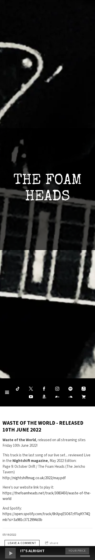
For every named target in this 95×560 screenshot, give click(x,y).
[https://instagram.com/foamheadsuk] (57, 389)
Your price (77, 551)
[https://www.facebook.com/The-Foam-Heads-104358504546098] (44, 389)
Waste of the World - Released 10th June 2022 (43, 426)
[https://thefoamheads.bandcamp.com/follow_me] (57, 397)
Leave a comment (22, 543)
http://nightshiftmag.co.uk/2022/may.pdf (34, 478)
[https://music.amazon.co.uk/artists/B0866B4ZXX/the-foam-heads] (44, 397)
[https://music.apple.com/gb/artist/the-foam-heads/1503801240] (84, 389)
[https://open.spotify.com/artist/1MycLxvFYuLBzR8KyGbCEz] (70, 389)
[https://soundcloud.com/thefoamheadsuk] (70, 397)
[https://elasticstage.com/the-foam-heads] (84, 397)
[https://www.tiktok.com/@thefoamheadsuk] (18, 389)
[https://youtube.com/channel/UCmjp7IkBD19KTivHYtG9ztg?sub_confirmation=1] (31, 397)
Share (54, 543)
